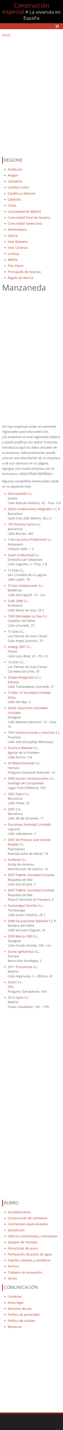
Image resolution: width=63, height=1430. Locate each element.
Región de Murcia (20, 278)
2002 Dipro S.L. (19, 794)
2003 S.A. (14, 809)
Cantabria (15, 181)
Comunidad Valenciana (25, 223)
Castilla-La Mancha (21, 193)
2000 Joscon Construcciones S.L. (31, 778)
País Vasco (15, 265)
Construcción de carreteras (27, 1218)
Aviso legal (15, 1302)
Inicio (6, 35)
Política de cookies (21, 1321)
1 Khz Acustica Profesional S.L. (30, 539)
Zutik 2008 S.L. (18, 601)
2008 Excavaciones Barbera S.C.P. (32, 921)
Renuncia (14, 1327)
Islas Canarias (18, 247)
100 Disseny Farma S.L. (24, 524)
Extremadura (17, 229)
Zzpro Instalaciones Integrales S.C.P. (34, 509)
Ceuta (12, 205)
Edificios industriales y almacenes (33, 1236)
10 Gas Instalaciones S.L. (26, 585)
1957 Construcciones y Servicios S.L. (34, 732)
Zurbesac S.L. (17, 859)
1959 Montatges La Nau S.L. (28, 616)
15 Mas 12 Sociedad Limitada (29, 692)
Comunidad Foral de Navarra (29, 217)
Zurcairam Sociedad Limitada (29, 824)
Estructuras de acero (23, 1248)
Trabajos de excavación (25, 1272)
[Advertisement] (31, 95)
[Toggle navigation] (57, 26)
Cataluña (14, 199)
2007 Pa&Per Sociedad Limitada (31, 875)
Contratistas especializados (28, 1224)
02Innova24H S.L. (20, 493)
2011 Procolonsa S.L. (23, 967)
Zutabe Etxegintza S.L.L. (25, 677)
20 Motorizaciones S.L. (24, 763)
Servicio (13, 1266)
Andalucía (15, 169)
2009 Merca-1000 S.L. (23, 936)
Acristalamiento (19, 1212)
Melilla (13, 260)
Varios (12, 1278)
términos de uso (20, 1308)
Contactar (15, 1296)
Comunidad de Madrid (24, 211)
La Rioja (13, 254)
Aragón (13, 175)
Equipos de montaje (22, 1242)
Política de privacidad (23, 1314)
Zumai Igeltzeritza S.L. (24, 951)
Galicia (13, 235)
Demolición (16, 1230)
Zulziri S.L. (15, 982)
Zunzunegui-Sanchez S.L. (26, 905)
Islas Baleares (18, 241)
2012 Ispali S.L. (18, 997)
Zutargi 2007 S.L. (20, 647)
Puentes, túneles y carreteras (29, 1260)
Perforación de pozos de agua (30, 1254)
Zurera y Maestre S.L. (23, 748)
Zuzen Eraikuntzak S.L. (24, 555)
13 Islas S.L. (16, 570)
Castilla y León (18, 187)
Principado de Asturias (24, 272)
